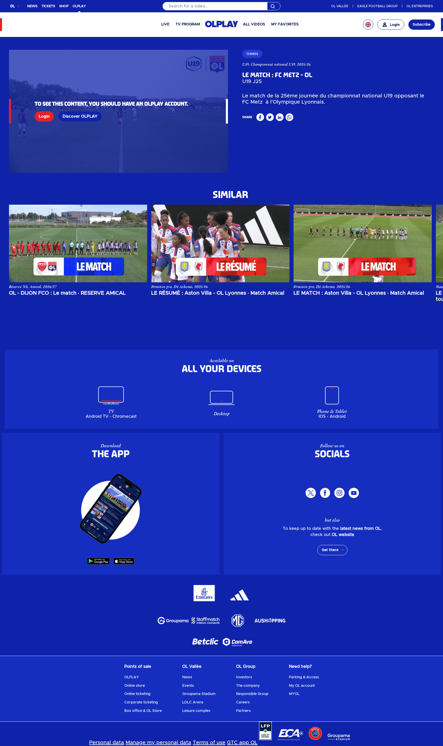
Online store (134, 686)
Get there (330, 550)
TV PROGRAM (188, 24)
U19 (245, 64)
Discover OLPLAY (80, 116)
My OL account (302, 686)
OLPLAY (131, 677)
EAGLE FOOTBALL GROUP (377, 6)
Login (44, 116)
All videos (254, 24)
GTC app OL (242, 742)
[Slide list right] (423, 243)
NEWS (32, 6)
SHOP (63, 6)
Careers (243, 702)
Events (188, 686)
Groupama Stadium (199, 694)
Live (165, 24)
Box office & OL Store (143, 711)
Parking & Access (304, 677)
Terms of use (209, 742)
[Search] (221, 6)
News (187, 677)
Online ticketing (137, 694)
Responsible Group (252, 694)
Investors (244, 677)
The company (248, 686)
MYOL (294, 694)
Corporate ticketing (141, 702)
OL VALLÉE (339, 6)
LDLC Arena (192, 702)
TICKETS (48, 6)
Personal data (106, 742)
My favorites (285, 24)
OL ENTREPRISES (420, 6)
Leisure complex (196, 711)
